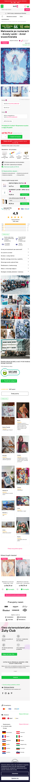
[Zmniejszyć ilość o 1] (7, 136)
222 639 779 (7, 206)
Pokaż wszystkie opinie (14, 541)
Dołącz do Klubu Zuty (9, 645)
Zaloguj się (15, 668)
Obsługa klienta (9, 679)
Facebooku (10, 608)
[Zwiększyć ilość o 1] (7, 134)
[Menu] (2, 6)
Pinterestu (21, 611)
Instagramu (22, 608)
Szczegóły (11, 581)
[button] (14, 389)
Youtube (9, 611)
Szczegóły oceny (25, 44)
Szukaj (26, 9)
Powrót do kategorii (10, 376)
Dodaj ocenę (6, 232)
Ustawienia (15, 773)
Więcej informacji (22, 705)
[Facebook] (3, 684)
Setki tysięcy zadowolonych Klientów (16, 13)
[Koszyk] (27, 6)
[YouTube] (8, 684)
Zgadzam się (14, 778)
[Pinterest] (11, 684)
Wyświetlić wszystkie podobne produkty (15, 586)
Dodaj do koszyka (15, 135)
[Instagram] (6, 684)
